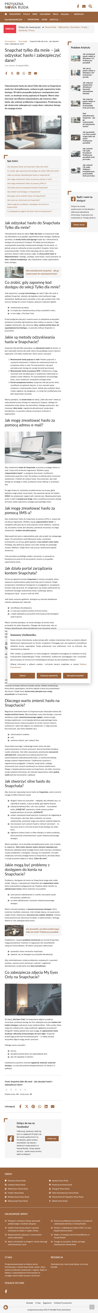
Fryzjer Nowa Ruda (16, 1193)
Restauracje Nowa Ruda (18, 1201)
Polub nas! (51, 1139)
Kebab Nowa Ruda (60, 1201)
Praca (55, 14)
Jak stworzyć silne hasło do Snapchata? (23, 200)
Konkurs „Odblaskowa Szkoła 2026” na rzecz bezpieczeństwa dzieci (72, 1229)
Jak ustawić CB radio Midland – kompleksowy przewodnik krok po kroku (89, 170)
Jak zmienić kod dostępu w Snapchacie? (24, 192)
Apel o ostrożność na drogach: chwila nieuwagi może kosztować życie (27, 1243)
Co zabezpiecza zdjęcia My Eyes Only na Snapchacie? (29, 211)
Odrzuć (22, 676)
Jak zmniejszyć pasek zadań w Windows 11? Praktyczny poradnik (89, 58)
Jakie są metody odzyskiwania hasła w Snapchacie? (28, 175)
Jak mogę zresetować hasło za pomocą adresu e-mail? (29, 179)
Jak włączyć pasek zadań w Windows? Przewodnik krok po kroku (89, 103)
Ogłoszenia (45, 14)
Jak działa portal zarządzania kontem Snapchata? (27, 188)
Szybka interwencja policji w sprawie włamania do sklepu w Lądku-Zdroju (23, 1229)
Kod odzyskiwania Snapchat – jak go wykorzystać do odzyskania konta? (42, 272)
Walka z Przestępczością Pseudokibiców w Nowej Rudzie (72, 1236)
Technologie (22, 41)
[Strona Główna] (6, 14)
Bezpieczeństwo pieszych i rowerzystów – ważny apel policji (25, 1236)
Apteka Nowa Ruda (60, 1181)
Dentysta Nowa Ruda (17, 1181)
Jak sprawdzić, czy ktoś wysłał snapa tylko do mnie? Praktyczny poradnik (42, 930)
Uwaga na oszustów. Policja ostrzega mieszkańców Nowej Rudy (69, 1243)
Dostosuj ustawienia (49, 676)
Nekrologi (79, 14)
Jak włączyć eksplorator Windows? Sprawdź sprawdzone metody (88, 88)
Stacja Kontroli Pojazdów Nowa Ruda (67, 1197)
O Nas (38, 1303)
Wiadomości (15, 14)
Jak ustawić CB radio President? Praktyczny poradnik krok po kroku (89, 154)
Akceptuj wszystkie (75, 676)
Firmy (34, 14)
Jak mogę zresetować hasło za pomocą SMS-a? (26, 183)
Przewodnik (33, 20)
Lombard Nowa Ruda (16, 1185)
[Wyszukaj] (90, 6)
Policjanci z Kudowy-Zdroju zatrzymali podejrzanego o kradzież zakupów (24, 1222)
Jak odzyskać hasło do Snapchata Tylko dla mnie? (27, 167)
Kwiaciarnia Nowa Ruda (62, 1185)
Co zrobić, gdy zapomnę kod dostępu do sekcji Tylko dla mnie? (33, 171)
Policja (26, 14)
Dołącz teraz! (79, 225)
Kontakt (54, 1267)
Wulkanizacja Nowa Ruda (18, 1197)
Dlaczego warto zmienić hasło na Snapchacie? (26, 196)
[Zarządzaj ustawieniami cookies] (6, 1307)
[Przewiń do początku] (91, 1307)
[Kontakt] (84, 6)
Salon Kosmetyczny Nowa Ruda (65, 1193)
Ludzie (44, 20)
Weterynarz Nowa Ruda (18, 1189)
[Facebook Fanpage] (77, 6)
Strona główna (10, 41)
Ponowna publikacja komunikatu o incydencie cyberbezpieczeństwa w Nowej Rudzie (73, 1222)
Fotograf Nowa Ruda (60, 1189)
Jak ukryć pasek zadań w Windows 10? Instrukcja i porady (89, 73)
